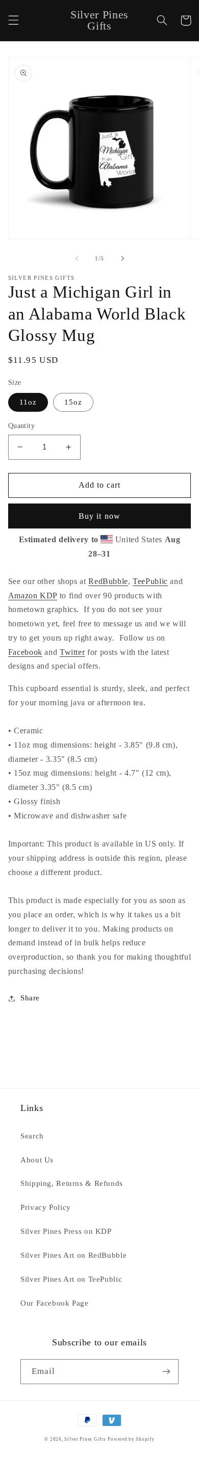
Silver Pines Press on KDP (66, 1231)
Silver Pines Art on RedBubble (73, 1255)
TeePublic (150, 581)
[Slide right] (122, 258)
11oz (28, 402)
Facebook (25, 652)
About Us (37, 1160)
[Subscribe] (166, 1371)
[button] (13, 20)
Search (32, 1136)
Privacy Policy (45, 1207)
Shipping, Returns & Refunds (71, 1183)
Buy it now (99, 516)
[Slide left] (76, 258)
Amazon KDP (32, 595)
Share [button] (30, 998)
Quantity (21, 426)
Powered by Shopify (131, 1439)
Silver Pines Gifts (85, 1439)
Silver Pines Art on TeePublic (71, 1279)
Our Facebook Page (54, 1303)
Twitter (72, 652)
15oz (73, 402)
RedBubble (108, 581)
